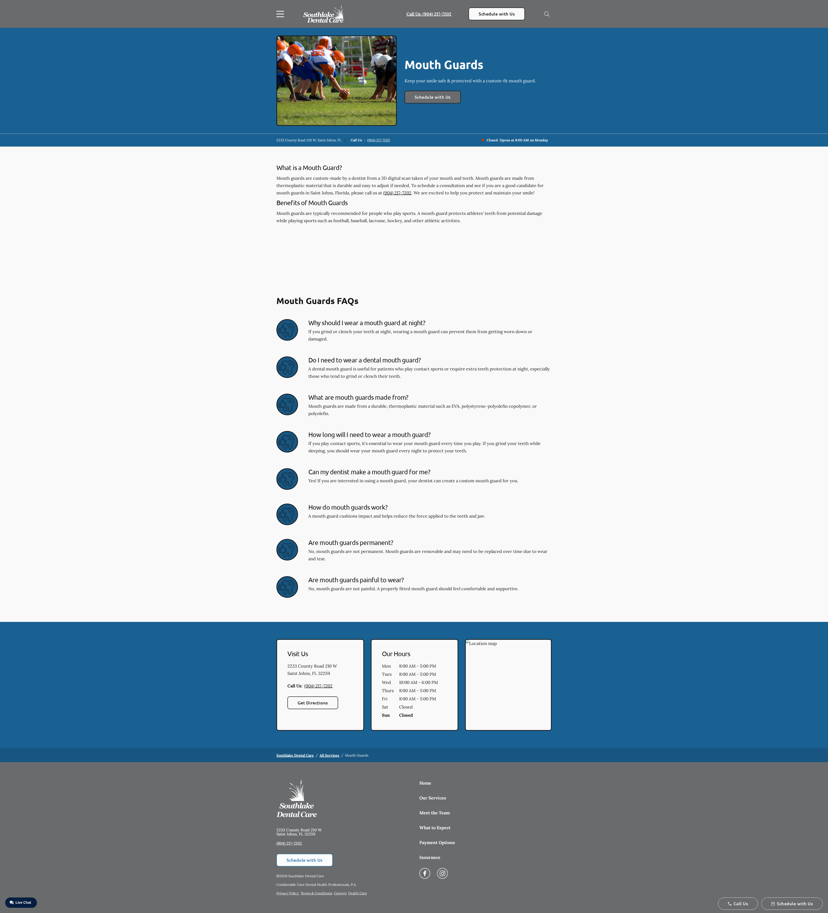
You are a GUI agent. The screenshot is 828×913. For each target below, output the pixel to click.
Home (425, 783)
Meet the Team (434, 812)
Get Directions (313, 702)
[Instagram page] (442, 873)
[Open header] (281, 14)
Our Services (432, 798)
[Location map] (508, 685)
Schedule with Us (497, 14)
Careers (340, 893)
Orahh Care (357, 893)
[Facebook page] (424, 873)
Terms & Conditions (316, 893)
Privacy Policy (287, 893)
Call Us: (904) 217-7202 (428, 14)
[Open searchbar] (547, 14)
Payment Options (437, 842)
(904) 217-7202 (378, 140)
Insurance (429, 857)
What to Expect (434, 827)
